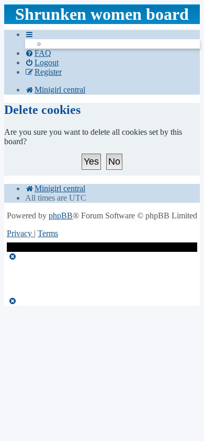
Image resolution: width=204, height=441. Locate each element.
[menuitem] (38, 53)
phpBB (61, 215)
